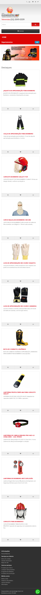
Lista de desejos (5, 582)
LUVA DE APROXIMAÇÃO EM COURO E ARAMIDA (19, 306)
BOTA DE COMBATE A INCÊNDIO (14, 349)
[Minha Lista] (35, 2)
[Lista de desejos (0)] (33, 2)
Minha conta (4, 578)
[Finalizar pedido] (38, 2)
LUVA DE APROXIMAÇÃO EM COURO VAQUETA (19, 263)
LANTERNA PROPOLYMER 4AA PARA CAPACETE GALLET (19, 393)
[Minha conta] (30, 2)
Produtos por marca (6, 568)
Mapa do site (4, 562)
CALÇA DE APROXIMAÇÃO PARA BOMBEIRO (18, 134)
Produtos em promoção (8, 573)
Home (4, 37)
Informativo (4, 584)
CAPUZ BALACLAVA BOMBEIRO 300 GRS (17, 220)
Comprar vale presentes (8, 569)
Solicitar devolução (6, 561)
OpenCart (20, 591)
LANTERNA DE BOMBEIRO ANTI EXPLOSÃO (18, 478)
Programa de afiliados (7, 571)
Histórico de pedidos (7, 580)
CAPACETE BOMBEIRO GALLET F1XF (15, 177)
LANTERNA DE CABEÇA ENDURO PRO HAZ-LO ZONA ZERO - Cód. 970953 (19, 436)
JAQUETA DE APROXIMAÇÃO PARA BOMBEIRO (19, 91)
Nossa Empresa (5, 553)
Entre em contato (6, 559)
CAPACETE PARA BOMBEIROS (13, 521)
